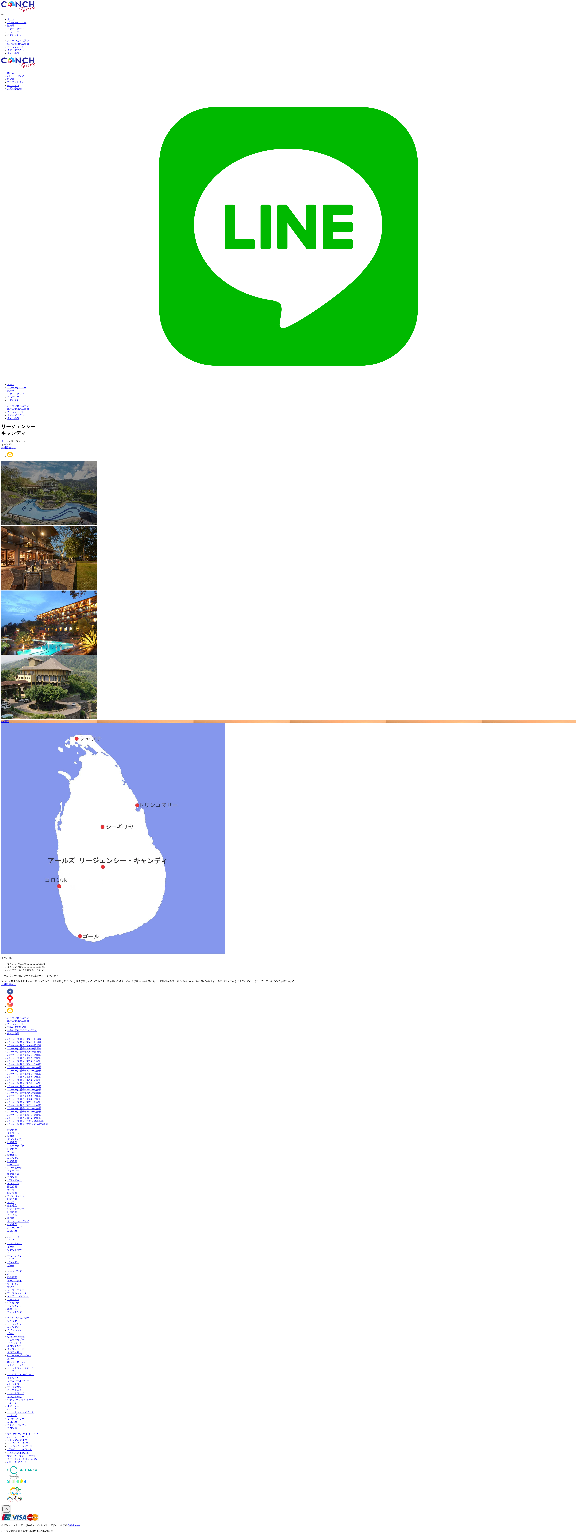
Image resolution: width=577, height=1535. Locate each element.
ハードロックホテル (18, 1437)
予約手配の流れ (15, 50)
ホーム (10, 19)
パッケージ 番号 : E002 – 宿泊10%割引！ (28, 1124)
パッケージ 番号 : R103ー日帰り (24, 1045)
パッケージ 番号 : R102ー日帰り (24, 1042)
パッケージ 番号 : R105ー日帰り (24, 1051)
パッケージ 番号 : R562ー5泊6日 (24, 1096)
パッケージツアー (16, 22)
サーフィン (13, 1299)
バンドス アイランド (18, 1462)
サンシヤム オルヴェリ (19, 1440)
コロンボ (12, 1177)
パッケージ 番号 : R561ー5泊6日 (24, 1092)
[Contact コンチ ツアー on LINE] (288, 379)
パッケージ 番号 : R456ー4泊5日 (24, 1086)
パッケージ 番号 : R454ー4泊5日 (24, 1083)
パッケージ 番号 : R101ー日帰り (24, 1039)
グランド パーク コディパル (22, 1459)
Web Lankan (74, 1525)
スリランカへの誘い (18, 40)
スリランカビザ (15, 47)
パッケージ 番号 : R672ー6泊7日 (24, 1105)
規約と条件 (13, 53)
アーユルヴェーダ (16, 1293)
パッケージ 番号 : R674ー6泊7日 (24, 1111)
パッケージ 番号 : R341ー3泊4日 (24, 1064)
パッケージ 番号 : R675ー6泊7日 (24, 1115)
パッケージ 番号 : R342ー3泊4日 (24, 1067)
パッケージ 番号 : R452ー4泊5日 (24, 1077)
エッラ (10, 1202)
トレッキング (14, 1306)
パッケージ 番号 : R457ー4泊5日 (24, 1089)
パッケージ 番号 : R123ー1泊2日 (24, 1061)
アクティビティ (15, 28)
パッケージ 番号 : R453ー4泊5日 (24, 1080)
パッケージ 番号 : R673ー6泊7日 (24, 1108)
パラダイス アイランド (19, 1449)
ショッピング (14, 1271)
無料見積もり (8, 447)
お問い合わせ (14, 35)
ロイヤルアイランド (18, 1452)
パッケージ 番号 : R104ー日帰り (24, 1048)
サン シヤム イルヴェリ (19, 1446)
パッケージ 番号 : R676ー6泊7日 (24, 1118)
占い (9, 1274)
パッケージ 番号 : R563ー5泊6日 (24, 1099)
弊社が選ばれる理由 (18, 44)
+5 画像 (5, 721)
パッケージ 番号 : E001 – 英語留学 (25, 1121)
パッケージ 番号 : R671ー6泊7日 (24, 1102)
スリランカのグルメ (18, 1296)
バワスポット (14, 1180)
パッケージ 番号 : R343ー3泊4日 (24, 1070)
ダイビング (13, 1302)
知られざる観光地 (16, 1027)
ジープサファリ (15, 1290)
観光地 (10, 25)
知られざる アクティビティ (22, 1030)
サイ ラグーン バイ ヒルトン (22, 1433)
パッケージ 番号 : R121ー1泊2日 (24, 1055)
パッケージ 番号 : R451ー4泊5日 (24, 1074)
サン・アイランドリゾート (21, 1455)
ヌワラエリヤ (14, 1167)
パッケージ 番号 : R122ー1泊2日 (24, 1058)
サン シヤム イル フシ (19, 1443)
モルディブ (13, 32)
